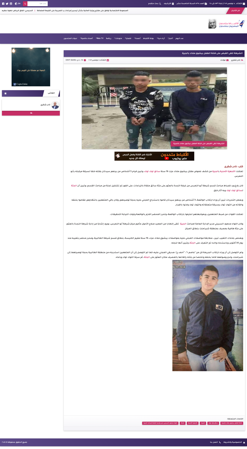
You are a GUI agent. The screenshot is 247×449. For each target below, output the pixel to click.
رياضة (108, 39)
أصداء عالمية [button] (87, 39)
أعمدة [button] (137, 39)
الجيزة (215, 171)
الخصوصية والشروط (232, 442)
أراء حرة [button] (161, 39)
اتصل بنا (214, 442)
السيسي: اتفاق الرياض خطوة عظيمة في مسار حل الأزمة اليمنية (58, 11)
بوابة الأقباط (148, 39)
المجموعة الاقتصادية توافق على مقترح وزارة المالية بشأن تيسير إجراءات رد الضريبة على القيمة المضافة (135, 11)
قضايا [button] (128, 39)
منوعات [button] (118, 39)
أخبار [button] (171, 39)
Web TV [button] (100, 39)
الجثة (74, 186)
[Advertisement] (49, 24)
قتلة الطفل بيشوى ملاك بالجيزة (232, 423)
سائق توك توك (152, 171)
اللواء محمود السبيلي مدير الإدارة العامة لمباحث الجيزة (160, 423)
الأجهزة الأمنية (227, 171)
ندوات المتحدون (70, 39)
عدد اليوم (179, 39)
